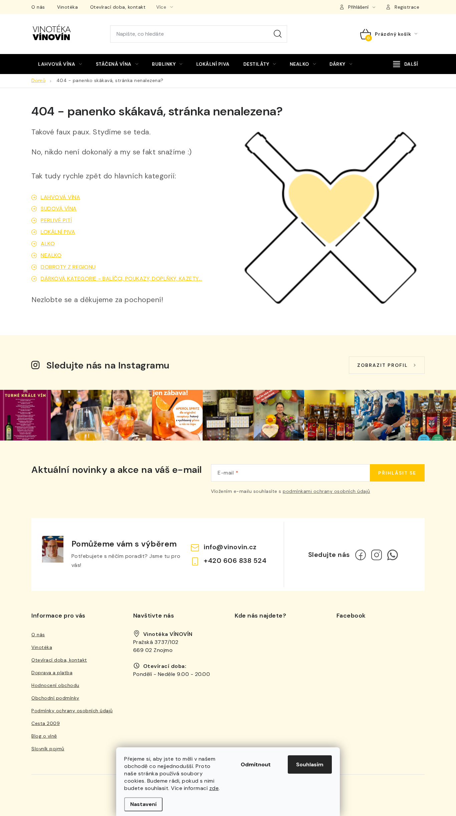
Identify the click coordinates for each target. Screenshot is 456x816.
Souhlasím (309, 764)
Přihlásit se (397, 473)
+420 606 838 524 (235, 560)
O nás (38, 7)
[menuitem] (60, 64)
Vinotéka (67, 7)
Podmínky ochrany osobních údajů (72, 711)
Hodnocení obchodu (55, 685)
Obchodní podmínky (55, 698)
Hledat (277, 34)
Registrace (407, 7)
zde (214, 788)
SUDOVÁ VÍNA (59, 208)
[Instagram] (376, 555)
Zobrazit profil (382, 365)
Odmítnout (256, 764)
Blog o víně (44, 736)
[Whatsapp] (392, 555)
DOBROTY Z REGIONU (68, 266)
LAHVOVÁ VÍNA (60, 197)
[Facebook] (360, 555)
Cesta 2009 (45, 723)
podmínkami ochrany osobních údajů (326, 491)
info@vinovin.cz (230, 547)
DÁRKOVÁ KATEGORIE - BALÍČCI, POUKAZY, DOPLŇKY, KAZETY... (121, 278)
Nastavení (143, 804)
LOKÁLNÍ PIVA (58, 231)
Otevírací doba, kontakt (118, 7)
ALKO (48, 243)
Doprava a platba (51, 673)
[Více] (406, 64)
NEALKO (51, 255)
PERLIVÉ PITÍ (56, 220)
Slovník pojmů (47, 749)
